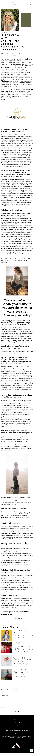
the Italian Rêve (14, 736)
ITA (20, 707)
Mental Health (9, 32)
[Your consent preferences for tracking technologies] (31, 750)
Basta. (22, 737)
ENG (4, 707)
